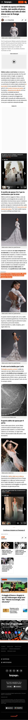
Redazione (3, 651)
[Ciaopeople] (14, 716)
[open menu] (1, 2)
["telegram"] (19, 632)
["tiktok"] (2, 632)
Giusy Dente (11, 20)
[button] (25, 20)
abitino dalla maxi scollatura (16, 476)
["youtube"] (9, 632)
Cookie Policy (4, 648)
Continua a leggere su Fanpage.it (14, 530)
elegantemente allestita (14, 90)
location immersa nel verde (15, 88)
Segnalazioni (10, 646)
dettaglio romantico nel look (9, 369)
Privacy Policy (18, 646)
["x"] (12, 632)
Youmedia (3, 646)
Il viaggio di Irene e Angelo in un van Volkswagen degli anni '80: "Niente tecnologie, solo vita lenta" (13, 598)
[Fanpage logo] (8, 2)
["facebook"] (16, 632)
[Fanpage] (14, 675)
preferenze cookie (11, 651)
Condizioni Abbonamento (14, 648)
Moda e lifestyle (4, 534)
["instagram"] (6, 632)
